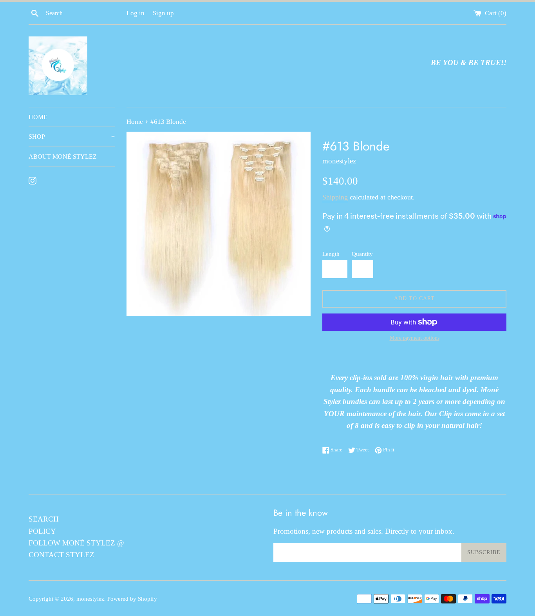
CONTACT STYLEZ (61, 555)
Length (331, 253)
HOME (38, 117)
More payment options (414, 338)
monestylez (90, 598)
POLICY (42, 531)
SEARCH (44, 519)
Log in (136, 13)
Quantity (362, 253)
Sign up (163, 13)
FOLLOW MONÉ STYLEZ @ (76, 543)
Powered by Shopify (132, 598)
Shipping (335, 197)
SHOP (72, 136)
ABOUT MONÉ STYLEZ (63, 156)
